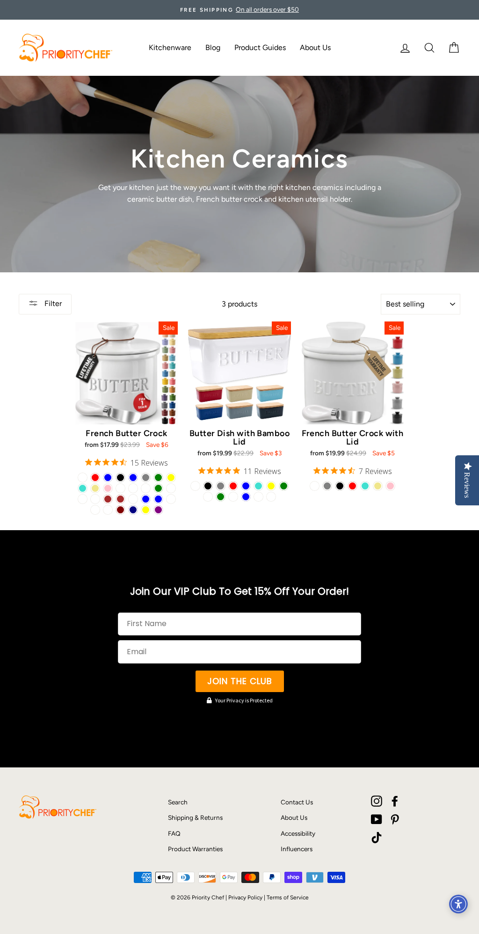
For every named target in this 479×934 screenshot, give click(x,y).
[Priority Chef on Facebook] (394, 801)
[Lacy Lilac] (271, 496)
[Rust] (95, 509)
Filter (52, 303)
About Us (315, 47)
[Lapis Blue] (158, 499)
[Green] (158, 477)
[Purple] (158, 509)
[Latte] (133, 488)
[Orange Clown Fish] (171, 499)
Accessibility (298, 833)
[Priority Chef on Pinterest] (394, 819)
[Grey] (145, 477)
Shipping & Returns (195, 817)
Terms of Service (288, 897)
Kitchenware (170, 47)
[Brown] (107, 499)
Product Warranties (195, 849)
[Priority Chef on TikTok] (376, 837)
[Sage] (120, 488)
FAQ (174, 833)
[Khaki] (95, 488)
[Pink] (107, 488)
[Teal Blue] (145, 499)
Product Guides (260, 47)
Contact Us (297, 802)
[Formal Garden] (82, 499)
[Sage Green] (220, 496)
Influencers (296, 849)
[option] (239, 10)
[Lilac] (171, 488)
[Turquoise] (82, 488)
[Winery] (95, 499)
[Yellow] (171, 477)
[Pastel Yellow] (145, 509)
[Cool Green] (158, 488)
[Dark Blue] (133, 477)
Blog (212, 47)
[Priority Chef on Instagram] (376, 801)
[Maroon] (120, 509)
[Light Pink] (390, 486)
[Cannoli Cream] (133, 499)
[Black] (120, 477)
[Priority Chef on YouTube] (376, 819)
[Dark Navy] (133, 509)
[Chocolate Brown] (120, 499)
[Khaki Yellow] (271, 486)
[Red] (95, 477)
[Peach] (145, 488)
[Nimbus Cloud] (107, 509)
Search (178, 802)
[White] (82, 477)
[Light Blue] (107, 477)
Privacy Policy (245, 897)
